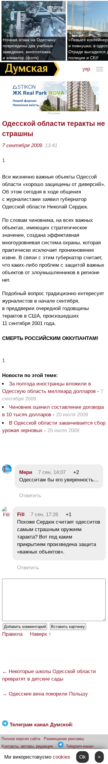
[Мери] (7, 472)
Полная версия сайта (21, 738)
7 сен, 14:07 (52, 472)
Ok (82, 757)
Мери (25, 472)
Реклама (54, 113)
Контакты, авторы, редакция (27, 746)
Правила (12, 634)
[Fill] (6, 515)
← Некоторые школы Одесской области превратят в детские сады (49, 675)
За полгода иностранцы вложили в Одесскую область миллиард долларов (49, 387)
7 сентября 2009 (22, 145)
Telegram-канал (80, 746)
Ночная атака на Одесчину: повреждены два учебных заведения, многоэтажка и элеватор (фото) (30, 48)
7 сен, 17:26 (44, 514)
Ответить (30, 495)
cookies (61, 757)
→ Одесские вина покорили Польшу (45, 694)
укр (86, 69)
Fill (21, 514)
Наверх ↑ (40, 634)
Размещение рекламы (64, 738)
